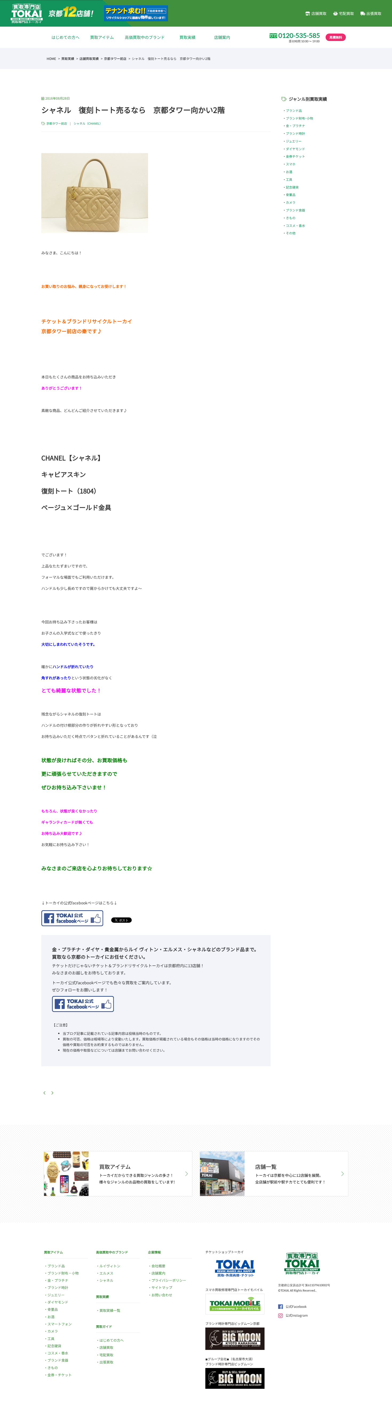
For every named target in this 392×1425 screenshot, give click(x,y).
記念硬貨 (292, 187)
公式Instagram (297, 1315)
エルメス (106, 1273)
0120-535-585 (299, 35)
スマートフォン (59, 1323)
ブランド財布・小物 (63, 1273)
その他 (290, 233)
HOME (51, 58)
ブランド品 (294, 110)
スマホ (290, 164)
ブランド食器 (295, 210)
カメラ (290, 202)
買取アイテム (102, 37)
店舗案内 (222, 37)
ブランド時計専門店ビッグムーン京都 (232, 1323)
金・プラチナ (295, 125)
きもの (290, 217)
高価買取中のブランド (145, 37)
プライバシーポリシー (168, 1280)
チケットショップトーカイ (224, 1252)
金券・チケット (59, 1374)
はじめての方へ (65, 37)
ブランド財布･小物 (299, 118)
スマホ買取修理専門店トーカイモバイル (234, 1289)
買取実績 (187, 37)
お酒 (289, 171)
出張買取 (373, 13)
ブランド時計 (295, 133)
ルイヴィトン (109, 1265)
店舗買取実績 (89, 58)
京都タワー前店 (115, 58)
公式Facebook (296, 1306)
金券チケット (295, 156)
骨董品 (290, 194)
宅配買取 (346, 13)
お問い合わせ (161, 1294)
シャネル (106, 1280)
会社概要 (158, 1265)
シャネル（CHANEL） (88, 123)
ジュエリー (294, 141)
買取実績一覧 (109, 1310)
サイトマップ (161, 1287)
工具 (289, 179)
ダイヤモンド (295, 148)
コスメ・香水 (295, 225)
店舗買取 (318, 13)
